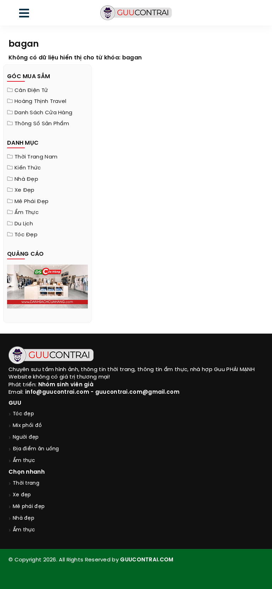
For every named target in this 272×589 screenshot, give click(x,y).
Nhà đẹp (26, 179)
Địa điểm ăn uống (36, 449)
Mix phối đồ (27, 425)
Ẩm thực (27, 212)
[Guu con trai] (135, 12)
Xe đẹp (25, 190)
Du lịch (24, 224)
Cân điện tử (31, 90)
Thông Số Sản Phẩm (42, 124)
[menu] (24, 14)
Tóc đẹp (26, 235)
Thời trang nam (36, 157)
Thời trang (26, 483)
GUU (14, 403)
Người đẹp (26, 437)
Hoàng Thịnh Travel (40, 101)
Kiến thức (28, 168)
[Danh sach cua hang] (47, 286)
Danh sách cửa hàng (43, 113)
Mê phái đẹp (32, 201)
